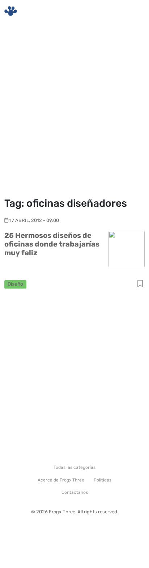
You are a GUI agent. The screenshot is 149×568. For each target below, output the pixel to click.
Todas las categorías (74, 467)
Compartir (140, 284)
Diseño (15, 284)
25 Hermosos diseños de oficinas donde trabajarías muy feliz (51, 244)
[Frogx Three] (10, 11)
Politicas (102, 480)
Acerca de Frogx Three (61, 480)
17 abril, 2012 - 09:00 (34, 220)
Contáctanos (74, 492)
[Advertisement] (74, 110)
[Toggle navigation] (135, 11)
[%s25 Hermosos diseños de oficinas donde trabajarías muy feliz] (126, 248)
